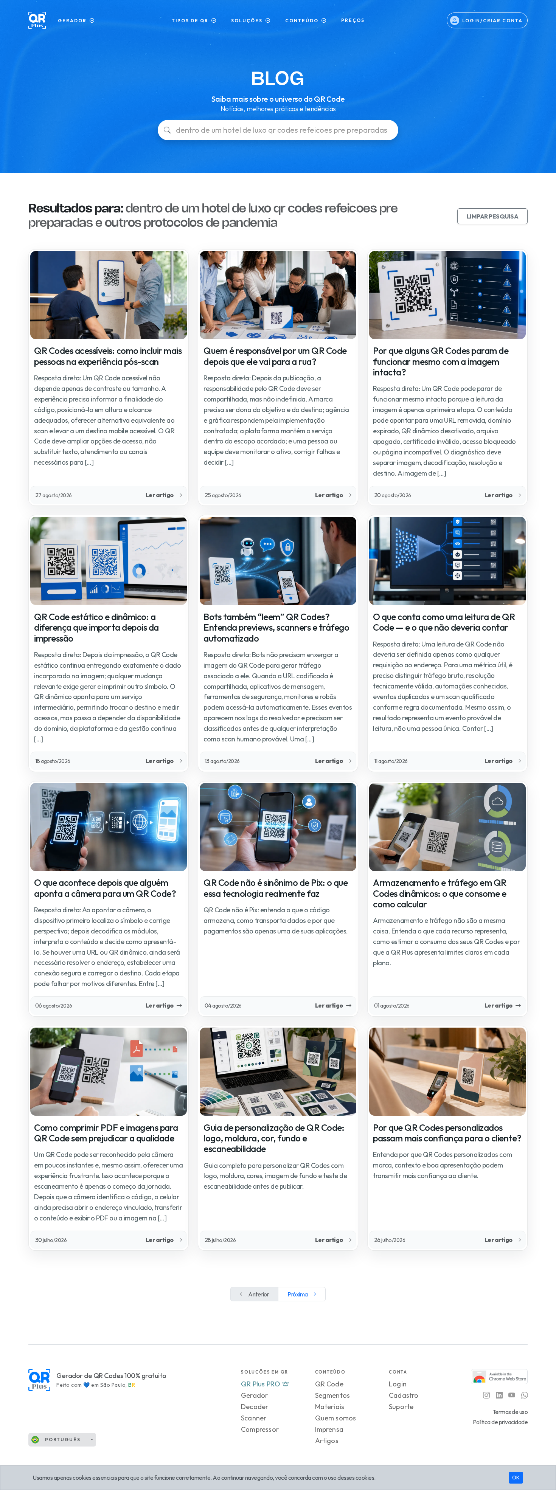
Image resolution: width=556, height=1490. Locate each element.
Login (398, 1384)
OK (516, 1477)
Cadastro (404, 1395)
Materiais (330, 1406)
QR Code (329, 1384)
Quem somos (335, 1418)
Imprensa (329, 1429)
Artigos (327, 1440)
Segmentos (332, 1395)
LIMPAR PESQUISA (493, 216)
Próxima (298, 1294)
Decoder (254, 1406)
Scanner (253, 1418)
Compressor (260, 1429)
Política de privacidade (500, 1422)
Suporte (401, 1406)
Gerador (254, 1395)
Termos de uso (510, 1412)
